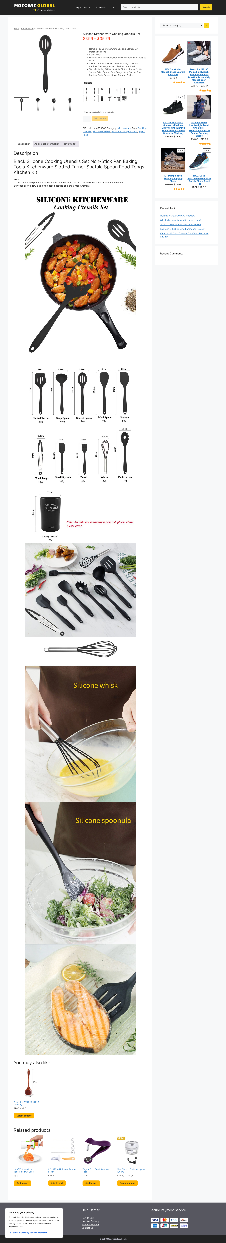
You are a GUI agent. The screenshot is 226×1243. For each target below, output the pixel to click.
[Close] (60, 1210)
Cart (114, 7)
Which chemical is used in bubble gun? (180, 220)
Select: (88, 83)
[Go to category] (206, 25)
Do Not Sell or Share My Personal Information (28, 1233)
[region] (34, 1223)
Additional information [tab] (46, 144)
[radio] (86, 91)
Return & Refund (90, 1224)
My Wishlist (101, 7)
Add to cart (100, 118)
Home (16, 28)
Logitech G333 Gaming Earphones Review (182, 229)
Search (206, 7)
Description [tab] (24, 144)
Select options (24, 1115)
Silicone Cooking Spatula (124, 131)
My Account (81, 7)
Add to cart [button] (22, 1183)
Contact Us (87, 1228)
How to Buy (88, 1218)
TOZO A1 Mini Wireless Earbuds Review (180, 224)
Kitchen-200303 (101, 131)
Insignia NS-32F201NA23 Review (177, 215)
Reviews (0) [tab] (70, 144)
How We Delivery (90, 1221)
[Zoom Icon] (46, 64)
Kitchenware (27, 28)
